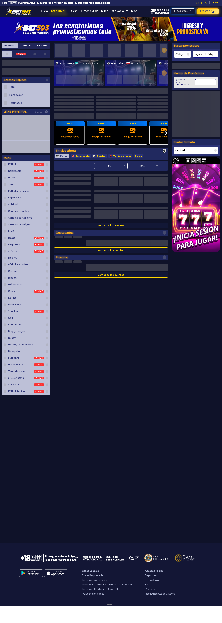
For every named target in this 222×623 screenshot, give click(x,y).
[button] (16, 29)
